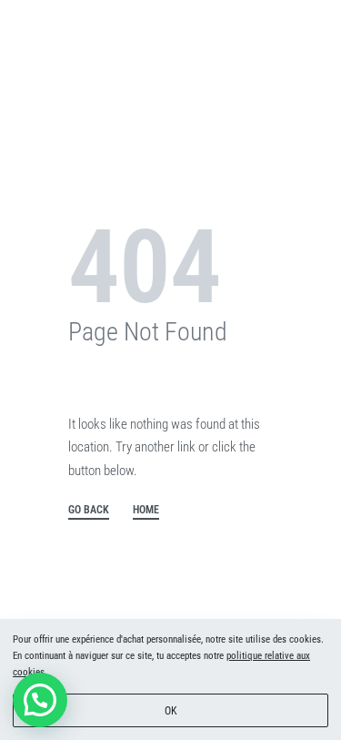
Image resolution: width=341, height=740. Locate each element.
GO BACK (88, 510)
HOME (146, 510)
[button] (40, 700)
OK (171, 711)
